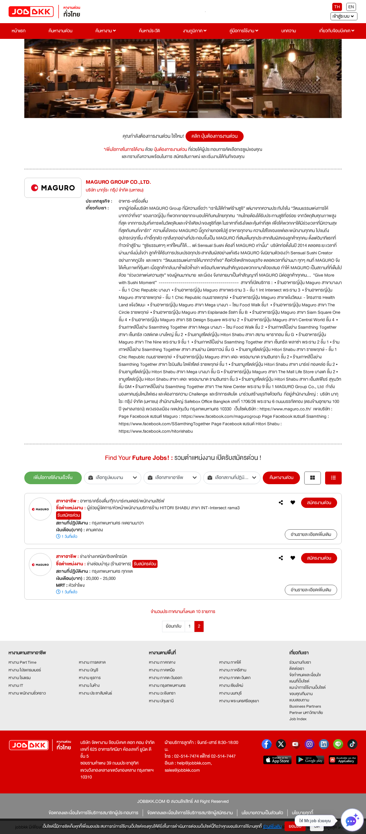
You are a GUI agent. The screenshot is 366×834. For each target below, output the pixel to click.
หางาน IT (16, 685)
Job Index (298, 719)
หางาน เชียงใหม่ (231, 685)
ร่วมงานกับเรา (300, 662)
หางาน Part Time (22, 662)
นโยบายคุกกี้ (302, 812)
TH (337, 7)
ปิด (316, 826)
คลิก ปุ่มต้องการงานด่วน (215, 136)
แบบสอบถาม (299, 700)
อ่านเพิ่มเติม (272, 826)
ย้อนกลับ (173, 626)
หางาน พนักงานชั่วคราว (27, 693)
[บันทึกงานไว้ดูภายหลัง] (293, 502)
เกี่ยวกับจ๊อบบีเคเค (335, 31)
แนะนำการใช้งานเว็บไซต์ (307, 687)
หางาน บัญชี (88, 670)
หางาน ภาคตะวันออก (165, 678)
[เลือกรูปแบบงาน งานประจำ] (113, 478)
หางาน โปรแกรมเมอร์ (25, 670)
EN (351, 7)
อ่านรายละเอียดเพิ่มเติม (311, 534)
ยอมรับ (295, 826)
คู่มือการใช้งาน (242, 31)
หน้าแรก (18, 31)
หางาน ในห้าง (89, 685)
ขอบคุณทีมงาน (301, 694)
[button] (48, 78)
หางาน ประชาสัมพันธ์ (95, 693)
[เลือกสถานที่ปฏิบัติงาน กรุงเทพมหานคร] (232, 478)
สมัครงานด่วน (319, 502)
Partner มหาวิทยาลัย (306, 712)
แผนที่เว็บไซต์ (299, 681)
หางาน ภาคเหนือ (162, 670)
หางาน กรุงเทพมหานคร (167, 685)
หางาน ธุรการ (90, 678)
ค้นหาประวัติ (149, 31)
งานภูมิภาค (193, 31)
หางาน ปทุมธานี (161, 701)
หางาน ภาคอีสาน (232, 670)
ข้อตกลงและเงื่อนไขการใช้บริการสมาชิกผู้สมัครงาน (190, 812)
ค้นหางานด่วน (60, 31)
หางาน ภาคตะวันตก (234, 678)
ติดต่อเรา (296, 668)
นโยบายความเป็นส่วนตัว (262, 812)
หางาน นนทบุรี (230, 693)
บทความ (288, 31)
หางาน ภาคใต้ (230, 662)
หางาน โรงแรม (20, 678)
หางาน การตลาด (92, 662)
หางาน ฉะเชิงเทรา (162, 693)
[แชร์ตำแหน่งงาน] (281, 502)
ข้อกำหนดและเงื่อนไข (305, 675)
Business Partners (305, 706)
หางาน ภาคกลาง (162, 662)
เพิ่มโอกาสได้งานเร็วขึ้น (52, 477)
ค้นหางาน (104, 31)
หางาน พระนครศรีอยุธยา (239, 701)
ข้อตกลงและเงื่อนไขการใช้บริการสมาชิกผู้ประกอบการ (93, 812)
